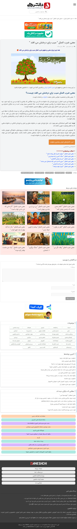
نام (73, 285)
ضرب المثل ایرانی (68, 19)
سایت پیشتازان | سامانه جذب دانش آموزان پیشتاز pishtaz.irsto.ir (58, 401)
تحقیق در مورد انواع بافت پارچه (67, 358)
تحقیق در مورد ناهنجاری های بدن (67, 373)
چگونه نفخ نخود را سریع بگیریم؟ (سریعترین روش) (62, 404)
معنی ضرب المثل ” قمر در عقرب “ (63, 227)
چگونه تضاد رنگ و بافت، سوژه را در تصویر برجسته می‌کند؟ (60, 376)
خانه (76, 19)
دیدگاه (73, 267)
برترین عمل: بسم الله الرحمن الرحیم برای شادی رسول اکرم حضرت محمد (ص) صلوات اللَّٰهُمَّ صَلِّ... (52, 504)
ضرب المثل (69, 173)
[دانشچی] (38, 6)
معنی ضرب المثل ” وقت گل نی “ (63, 247)
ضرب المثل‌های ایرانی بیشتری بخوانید (62, 142)
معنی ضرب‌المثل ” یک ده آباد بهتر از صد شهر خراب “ (15, 228)
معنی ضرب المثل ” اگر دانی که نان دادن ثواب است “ (15, 208)
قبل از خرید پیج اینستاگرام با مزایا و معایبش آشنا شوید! (61, 410)
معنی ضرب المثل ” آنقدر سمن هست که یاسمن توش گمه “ (64, 208)
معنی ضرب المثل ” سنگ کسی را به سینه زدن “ (60, 156)
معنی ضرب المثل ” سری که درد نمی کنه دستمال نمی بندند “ (57, 161)
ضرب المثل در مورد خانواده (27, 173)
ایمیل (73, 292)
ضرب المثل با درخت (60, 173)
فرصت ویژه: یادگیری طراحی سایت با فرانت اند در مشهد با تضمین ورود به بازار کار (55, 398)
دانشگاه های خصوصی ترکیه (68, 361)
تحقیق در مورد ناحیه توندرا (68, 407)
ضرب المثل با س (49, 173)
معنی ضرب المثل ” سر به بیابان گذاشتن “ (62, 159)
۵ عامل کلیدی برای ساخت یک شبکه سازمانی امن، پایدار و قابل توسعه (58, 370)
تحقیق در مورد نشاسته (69, 379)
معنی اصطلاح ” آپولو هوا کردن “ (67, 395)
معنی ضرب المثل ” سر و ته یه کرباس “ (63, 164)
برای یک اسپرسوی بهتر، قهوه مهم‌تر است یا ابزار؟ (63, 364)
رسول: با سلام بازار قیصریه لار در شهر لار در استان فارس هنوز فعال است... (58, 495)
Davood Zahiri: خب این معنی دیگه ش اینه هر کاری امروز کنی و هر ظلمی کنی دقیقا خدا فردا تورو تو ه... (49, 498)
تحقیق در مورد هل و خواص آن (67, 384)
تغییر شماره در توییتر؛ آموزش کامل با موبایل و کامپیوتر (61, 382)
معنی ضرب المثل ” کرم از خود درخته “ (63, 166)
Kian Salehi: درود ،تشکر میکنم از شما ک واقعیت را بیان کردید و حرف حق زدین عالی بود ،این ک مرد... (50, 501)
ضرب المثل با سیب (39, 173)
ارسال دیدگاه (60, 46)
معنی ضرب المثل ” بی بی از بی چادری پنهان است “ (39, 208)
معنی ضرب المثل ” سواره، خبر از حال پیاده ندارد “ (60, 154)
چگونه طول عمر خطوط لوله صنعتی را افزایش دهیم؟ (62, 367)
